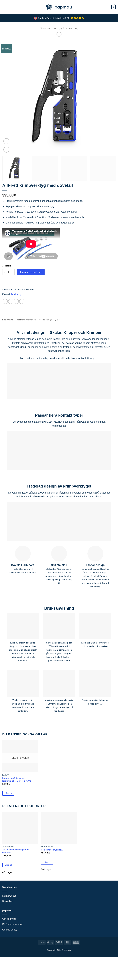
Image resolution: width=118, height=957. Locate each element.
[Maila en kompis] (21, 301)
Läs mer (8, 793)
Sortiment (45, 28)
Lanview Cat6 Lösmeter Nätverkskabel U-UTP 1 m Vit (16, 779)
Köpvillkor (7, 901)
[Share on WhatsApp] (5, 301)
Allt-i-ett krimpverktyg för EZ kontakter (15, 851)
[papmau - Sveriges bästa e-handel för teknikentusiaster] (59, 7)
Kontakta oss (9, 895)
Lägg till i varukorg (30, 272)
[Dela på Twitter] (16, 301)
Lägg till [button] (8, 865)
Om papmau (9, 919)
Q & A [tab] (57, 320)
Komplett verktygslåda (52, 849)
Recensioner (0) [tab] (45, 320)
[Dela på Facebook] (10, 301)
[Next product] (59, 34)
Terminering (71, 28)
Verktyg (58, 28)
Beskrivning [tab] (7, 320)
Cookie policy (9, 929)
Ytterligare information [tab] (25, 320)
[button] (4, 7)
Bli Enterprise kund (12, 924)
